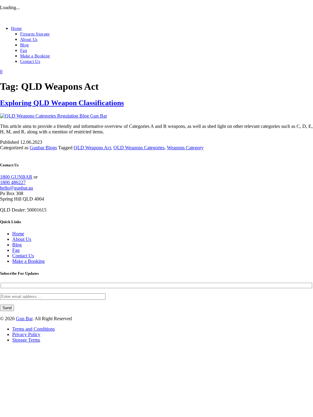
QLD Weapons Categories (138, 147)
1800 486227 (13, 182)
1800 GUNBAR (16, 176)
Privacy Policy (26, 334)
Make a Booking (35, 56)
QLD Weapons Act (92, 147)
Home (16, 28)
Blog (24, 45)
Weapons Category (185, 147)
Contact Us (30, 61)
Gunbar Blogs (43, 147)
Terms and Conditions (33, 329)
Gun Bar (24, 318)
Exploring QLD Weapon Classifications (62, 103)
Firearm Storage (35, 34)
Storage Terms (26, 340)
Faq (23, 50)
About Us (28, 39)
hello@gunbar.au (16, 187)
